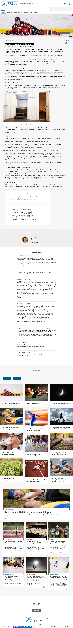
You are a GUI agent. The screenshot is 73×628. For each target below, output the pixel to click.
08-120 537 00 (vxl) (38, 620)
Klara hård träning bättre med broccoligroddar (10, 479)
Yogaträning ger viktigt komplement (33, 404)
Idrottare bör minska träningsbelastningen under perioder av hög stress (60, 480)
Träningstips (3, 12)
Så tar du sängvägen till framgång (61, 403)
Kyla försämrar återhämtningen (11, 403)
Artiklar (3, 9)
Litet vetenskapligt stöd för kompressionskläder (34, 455)
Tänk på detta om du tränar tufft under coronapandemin (36, 480)
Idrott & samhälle (24, 12)
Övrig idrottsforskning (33, 12)
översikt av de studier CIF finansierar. (25, 199)
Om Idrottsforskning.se (15, 9)
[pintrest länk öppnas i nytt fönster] (72, 15)
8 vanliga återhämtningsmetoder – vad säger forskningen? (61, 428)
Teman (7, 9)
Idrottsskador (9, 12)
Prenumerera (36, 610)
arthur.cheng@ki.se (33, 242)
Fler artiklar (6, 626)
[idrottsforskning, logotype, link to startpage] (10, 4)
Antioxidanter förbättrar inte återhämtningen (10, 428)
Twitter (70, 4)
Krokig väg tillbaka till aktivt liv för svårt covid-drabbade (61, 453)
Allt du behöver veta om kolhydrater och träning (9, 453)
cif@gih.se (36, 621)
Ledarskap (15, 12)
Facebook (65, 4)
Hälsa (19, 12)
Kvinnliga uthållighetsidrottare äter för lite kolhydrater (36, 429)
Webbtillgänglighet (38, 624)
